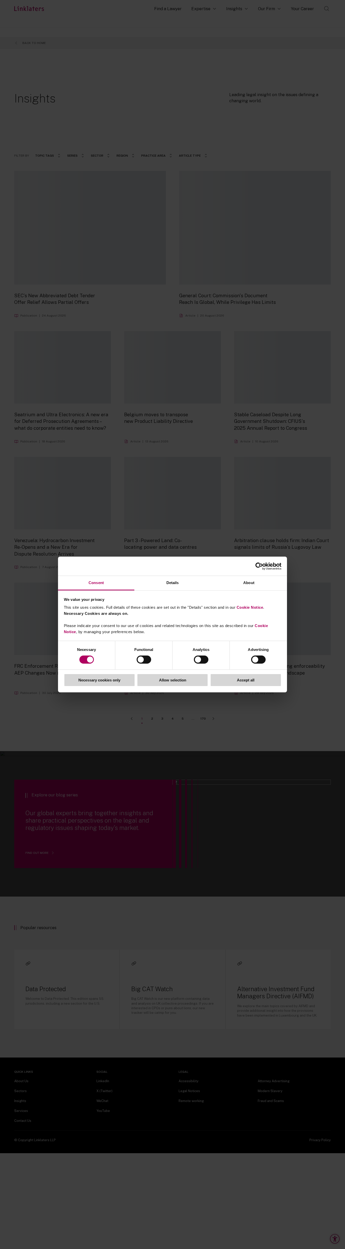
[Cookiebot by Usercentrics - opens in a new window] (259, 566)
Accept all (245, 680)
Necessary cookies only (99, 680)
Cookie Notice (250, 607)
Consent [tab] (96, 583)
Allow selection (172, 680)
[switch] (144, 660)
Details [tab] (172, 583)
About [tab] (248, 583)
